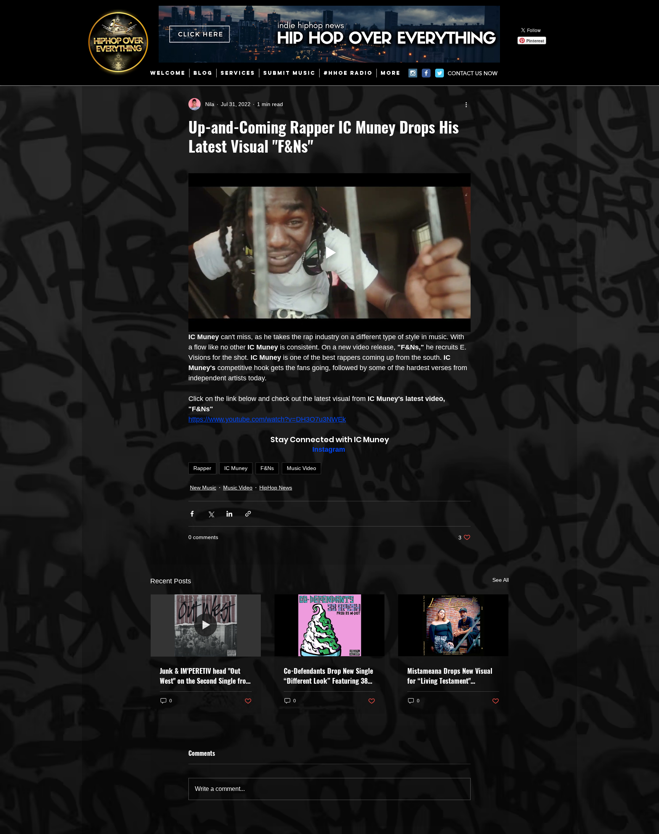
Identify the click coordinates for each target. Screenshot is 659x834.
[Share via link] (248, 513)
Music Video (301, 468)
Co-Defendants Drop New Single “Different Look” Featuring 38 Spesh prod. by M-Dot (328, 676)
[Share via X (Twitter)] (210, 513)
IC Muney (236, 468)
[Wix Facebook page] (426, 73)
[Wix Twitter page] (439, 73)
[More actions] (466, 104)
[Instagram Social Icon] (412, 73)
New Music (203, 488)
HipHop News (275, 488)
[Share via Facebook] (192, 513)
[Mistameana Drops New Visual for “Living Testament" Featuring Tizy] (453, 625)
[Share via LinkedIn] (229, 513)
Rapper (202, 468)
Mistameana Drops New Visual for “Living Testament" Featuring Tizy (449, 676)
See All (500, 580)
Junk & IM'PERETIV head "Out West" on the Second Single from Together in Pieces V (205, 676)
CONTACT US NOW (472, 73)
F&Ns (267, 468)
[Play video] (329, 252)
